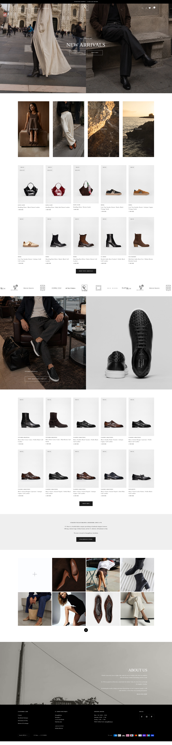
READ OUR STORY (142, 694)
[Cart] (153, 8)
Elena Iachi (21, 205)
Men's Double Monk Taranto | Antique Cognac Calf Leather (112, 441)
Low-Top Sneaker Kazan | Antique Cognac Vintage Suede (141, 208)
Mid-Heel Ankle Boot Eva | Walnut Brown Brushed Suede (141, 260)
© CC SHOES (43, 735)
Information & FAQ (23, 721)
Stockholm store (85, 539)
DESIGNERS (45, 8)
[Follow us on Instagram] (146, 716)
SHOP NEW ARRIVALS (86, 271)
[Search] (142, 8)
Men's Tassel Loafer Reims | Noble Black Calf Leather (140, 492)
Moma (102, 205)
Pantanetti (132, 489)
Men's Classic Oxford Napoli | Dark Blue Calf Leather (113, 492)
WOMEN (20, 8)
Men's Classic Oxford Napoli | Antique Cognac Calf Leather (84, 492)
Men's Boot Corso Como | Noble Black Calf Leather (30, 441)
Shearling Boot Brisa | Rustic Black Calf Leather (57, 260)
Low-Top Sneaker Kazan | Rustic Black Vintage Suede (112, 208)
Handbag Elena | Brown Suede (82, 207)
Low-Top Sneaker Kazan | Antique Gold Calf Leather (29, 260)
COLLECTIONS (35, 8)
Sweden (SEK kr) (22, 735)
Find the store (58, 722)
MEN (27, 8)
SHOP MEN (94, 53)
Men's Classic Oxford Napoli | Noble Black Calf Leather (58, 492)
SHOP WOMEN (77, 53)
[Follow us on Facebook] (141, 716)
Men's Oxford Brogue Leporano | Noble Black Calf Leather (140, 441)
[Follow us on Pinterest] (151, 716)
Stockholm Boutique (23, 718)
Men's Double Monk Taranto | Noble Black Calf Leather (85, 441)
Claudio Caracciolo (79, 437)
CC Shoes (103, 257)
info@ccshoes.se (59, 728)
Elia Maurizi (132, 257)
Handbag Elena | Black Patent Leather (29, 207)
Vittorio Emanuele (23, 437)
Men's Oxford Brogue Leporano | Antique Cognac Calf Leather (30, 492)
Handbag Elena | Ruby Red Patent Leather (58, 207)
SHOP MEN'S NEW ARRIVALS (37, 379)
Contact (20, 715)
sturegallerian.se (109, 722)
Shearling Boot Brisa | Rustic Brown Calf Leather (85, 260)
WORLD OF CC (56, 8)
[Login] (146, 8)
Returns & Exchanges (23, 723)
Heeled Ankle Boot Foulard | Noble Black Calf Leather (113, 260)
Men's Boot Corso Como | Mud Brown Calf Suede (58, 441)
